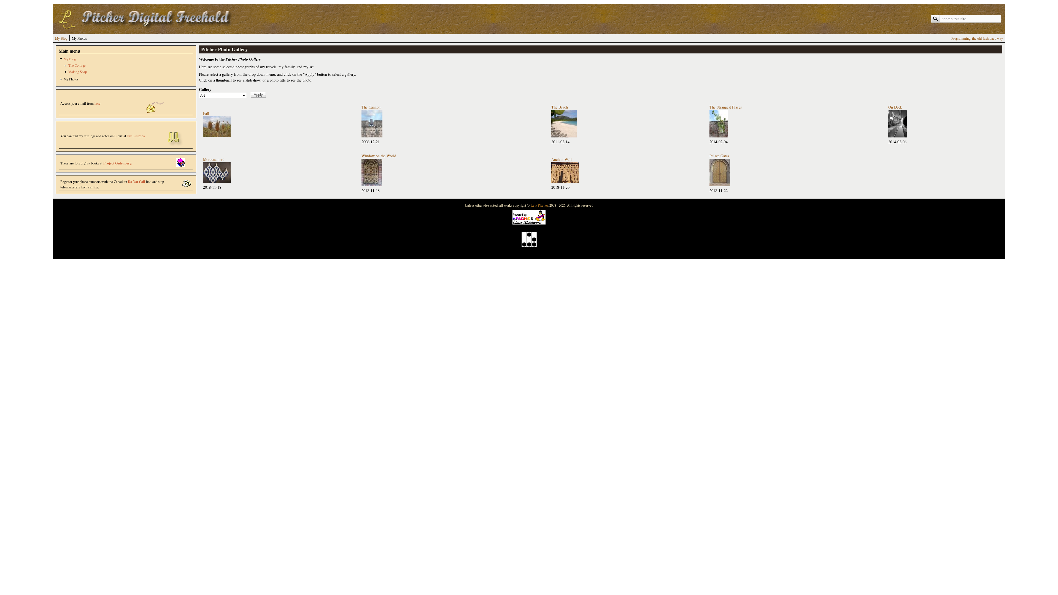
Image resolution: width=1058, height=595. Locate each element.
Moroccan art (213, 159)
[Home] (146, 30)
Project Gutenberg (117, 163)
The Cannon (370, 107)
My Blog (61, 38)
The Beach (559, 107)
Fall (206, 113)
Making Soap (77, 71)
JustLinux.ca (136, 136)
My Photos (79, 38)
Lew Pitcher (539, 205)
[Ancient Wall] (565, 181)
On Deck (895, 107)
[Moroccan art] (217, 181)
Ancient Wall (561, 159)
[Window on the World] (371, 184)
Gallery (205, 89)
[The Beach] (564, 136)
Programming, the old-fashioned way (977, 38)
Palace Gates (719, 155)
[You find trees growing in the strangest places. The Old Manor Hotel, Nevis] (718, 136)
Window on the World (378, 155)
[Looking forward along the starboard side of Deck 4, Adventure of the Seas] (897, 136)
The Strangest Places (725, 107)
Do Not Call (136, 181)
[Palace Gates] (719, 184)
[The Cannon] (371, 136)
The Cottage (77, 65)
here (98, 103)
